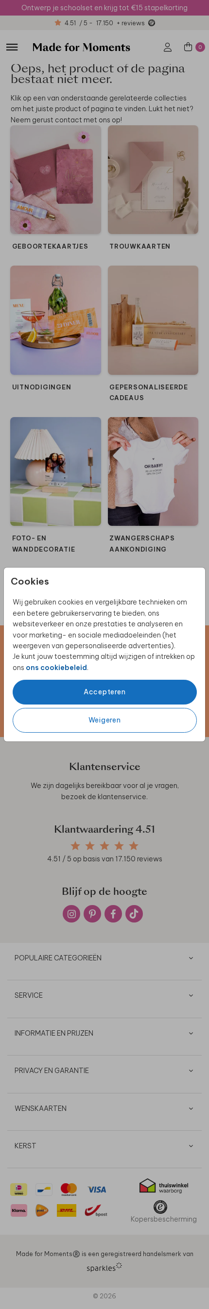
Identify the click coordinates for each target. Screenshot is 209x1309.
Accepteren (105, 692)
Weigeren (104, 720)
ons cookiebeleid (56, 667)
